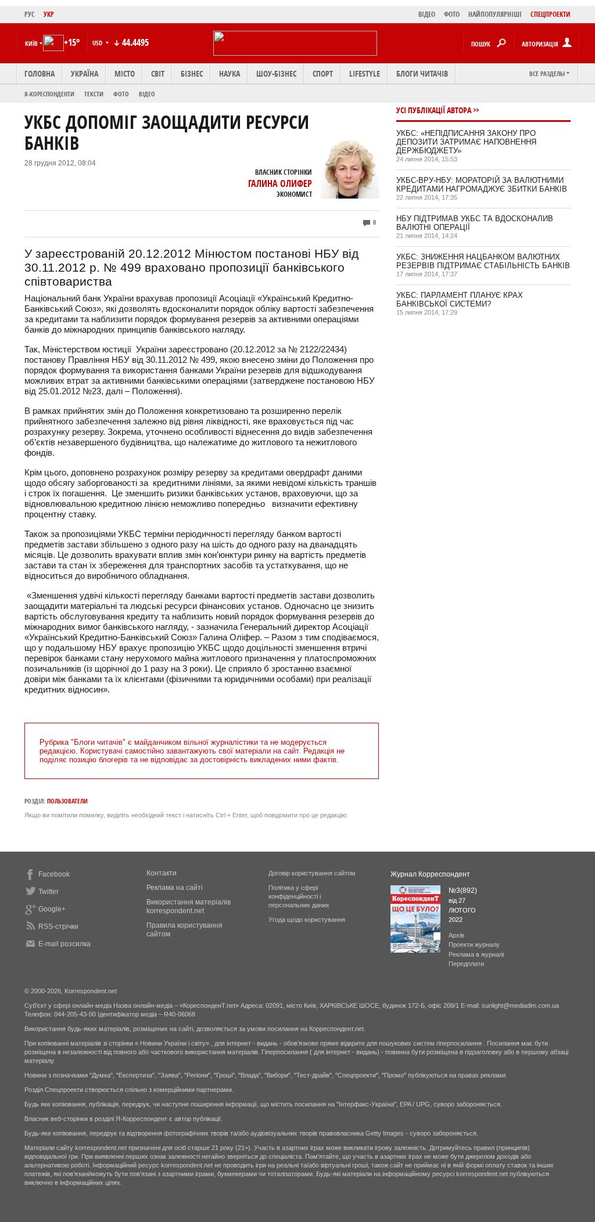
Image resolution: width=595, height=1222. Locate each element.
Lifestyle (364, 73)
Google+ (52, 909)
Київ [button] (31, 43)
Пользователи (67, 800)
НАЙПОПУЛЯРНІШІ (495, 14)
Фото (121, 93)
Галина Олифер (280, 183)
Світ (157, 73)
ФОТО (452, 14)
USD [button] (98, 42)
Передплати (466, 963)
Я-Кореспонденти (49, 93)
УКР (49, 14)
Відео (147, 93)
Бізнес (192, 73)
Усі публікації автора (433, 110)
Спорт (323, 73)
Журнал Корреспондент (430, 874)
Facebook (54, 874)
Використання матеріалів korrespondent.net (188, 906)
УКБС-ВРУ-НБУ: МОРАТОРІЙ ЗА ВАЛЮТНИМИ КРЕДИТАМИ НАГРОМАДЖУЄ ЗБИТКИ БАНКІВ (481, 184)
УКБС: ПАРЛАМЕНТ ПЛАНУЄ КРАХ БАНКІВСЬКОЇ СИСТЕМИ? (459, 299)
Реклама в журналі (476, 954)
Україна (84, 73)
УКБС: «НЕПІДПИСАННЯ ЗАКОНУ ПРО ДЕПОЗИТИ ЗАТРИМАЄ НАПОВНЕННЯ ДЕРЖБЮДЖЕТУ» (466, 142)
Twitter (48, 892)
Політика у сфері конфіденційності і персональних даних (298, 896)
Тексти (93, 93)
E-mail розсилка (64, 944)
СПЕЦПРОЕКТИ (551, 14)
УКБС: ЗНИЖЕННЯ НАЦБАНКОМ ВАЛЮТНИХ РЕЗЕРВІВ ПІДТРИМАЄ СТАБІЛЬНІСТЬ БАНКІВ (483, 261)
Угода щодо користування (306, 919)
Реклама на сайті (174, 888)
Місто (124, 73)
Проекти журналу (474, 944)
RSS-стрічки (58, 926)
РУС (29, 14)
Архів (456, 935)
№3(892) (463, 890)
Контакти (161, 873)
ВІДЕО (426, 14)
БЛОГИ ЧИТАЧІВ (422, 73)
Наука (229, 73)
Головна (39, 73)
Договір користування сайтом (312, 873)
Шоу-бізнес (276, 73)
